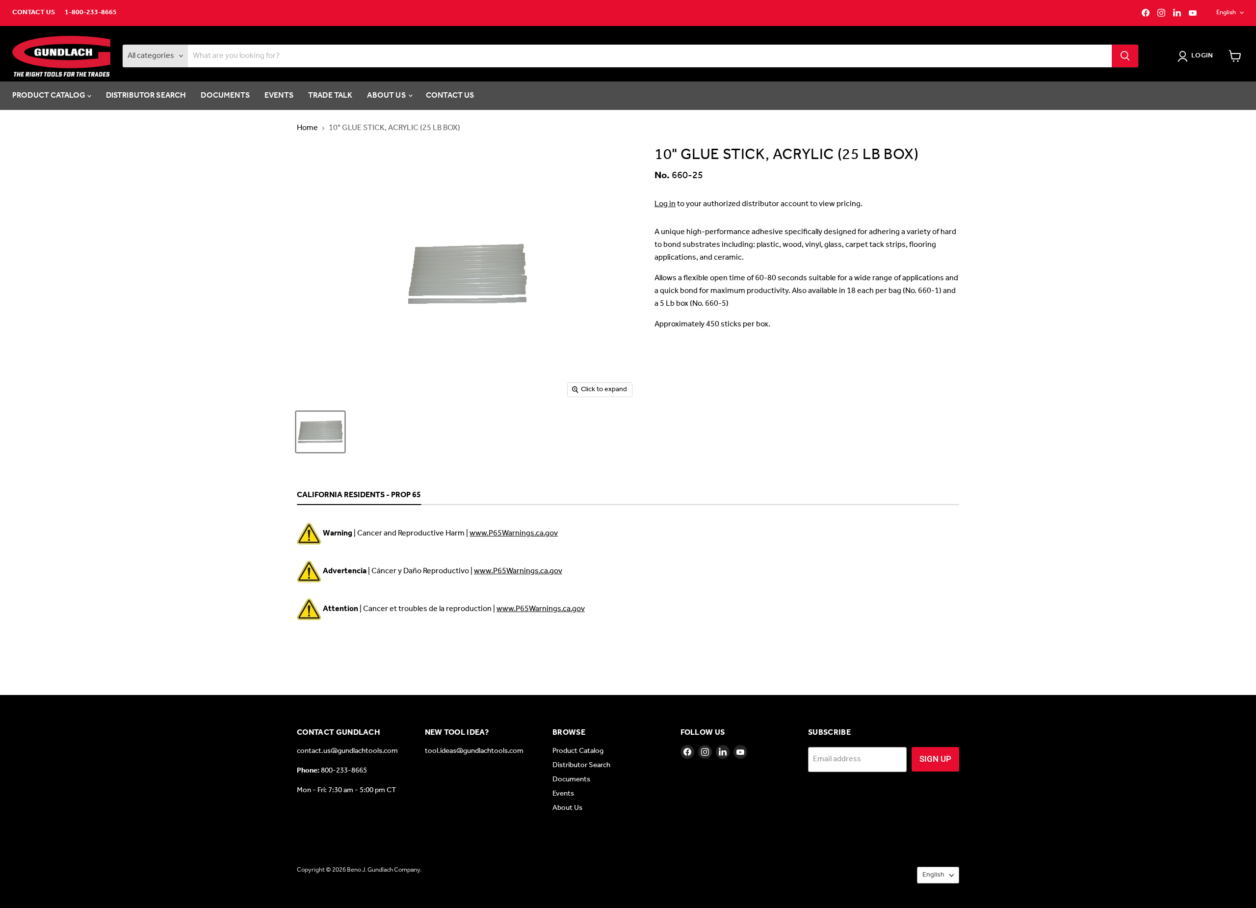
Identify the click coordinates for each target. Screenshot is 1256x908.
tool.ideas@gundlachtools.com (474, 751)
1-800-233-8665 (91, 13)
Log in (665, 204)
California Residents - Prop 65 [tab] (359, 496)
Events (278, 95)
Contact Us (33, 13)
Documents (225, 95)
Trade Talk (330, 95)
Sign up (935, 759)
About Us (387, 95)
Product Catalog (49, 95)
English (1226, 12)
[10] (320, 432)
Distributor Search (146, 95)
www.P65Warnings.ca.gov (514, 533)
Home (307, 128)
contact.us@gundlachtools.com (347, 751)
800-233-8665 (344, 770)
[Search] (1125, 56)
